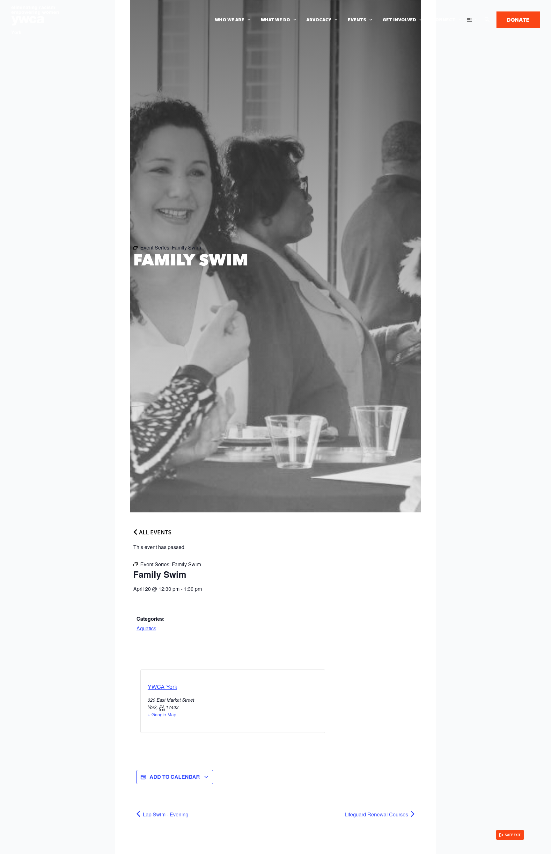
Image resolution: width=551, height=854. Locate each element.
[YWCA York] (35, 19)
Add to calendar (174, 776)
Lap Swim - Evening (165, 814)
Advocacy (318, 19)
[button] (247, 20)
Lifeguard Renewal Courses (377, 814)
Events (357, 19)
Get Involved (399, 19)
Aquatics (146, 628)
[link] (510, 835)
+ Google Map (162, 714)
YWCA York (162, 686)
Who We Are (229, 19)
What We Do (275, 19)
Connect (443, 19)
